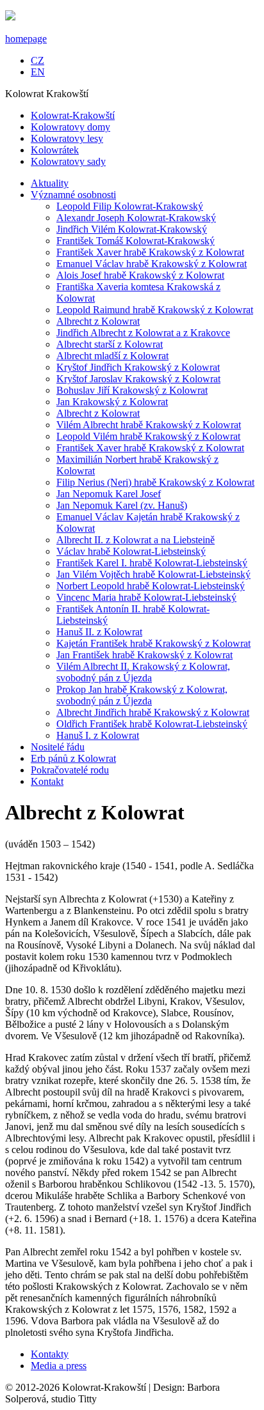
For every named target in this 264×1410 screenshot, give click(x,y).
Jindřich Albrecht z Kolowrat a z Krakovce (143, 332)
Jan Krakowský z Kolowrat (112, 401)
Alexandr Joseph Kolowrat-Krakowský (136, 217)
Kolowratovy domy (70, 126)
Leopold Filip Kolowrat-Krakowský (129, 206)
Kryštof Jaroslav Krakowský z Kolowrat (138, 378)
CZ (37, 60)
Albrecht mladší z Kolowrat (112, 355)
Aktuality (50, 183)
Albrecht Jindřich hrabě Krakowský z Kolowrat (152, 712)
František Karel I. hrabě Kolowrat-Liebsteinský (151, 562)
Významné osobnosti (73, 194)
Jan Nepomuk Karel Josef (108, 493)
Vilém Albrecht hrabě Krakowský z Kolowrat (148, 424)
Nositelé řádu (58, 746)
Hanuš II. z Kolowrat (99, 631)
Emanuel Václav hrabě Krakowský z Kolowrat (151, 263)
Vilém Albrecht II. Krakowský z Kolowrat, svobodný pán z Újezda (143, 672)
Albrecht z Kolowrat (98, 321)
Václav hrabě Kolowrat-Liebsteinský (131, 551)
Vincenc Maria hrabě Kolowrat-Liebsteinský (146, 597)
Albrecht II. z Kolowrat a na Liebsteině (135, 539)
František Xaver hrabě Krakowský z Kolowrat (150, 252)
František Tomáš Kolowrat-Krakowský (135, 240)
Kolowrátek (55, 149)
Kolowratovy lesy (67, 138)
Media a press (59, 1365)
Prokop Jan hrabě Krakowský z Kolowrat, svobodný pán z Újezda (141, 695)
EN (38, 71)
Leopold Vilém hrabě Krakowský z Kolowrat (148, 436)
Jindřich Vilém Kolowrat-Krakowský (131, 229)
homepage (26, 38)
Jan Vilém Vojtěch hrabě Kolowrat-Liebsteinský (153, 574)
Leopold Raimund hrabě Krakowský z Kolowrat (154, 309)
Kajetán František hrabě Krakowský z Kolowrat (153, 643)
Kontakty (50, 1354)
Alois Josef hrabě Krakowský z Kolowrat (140, 275)
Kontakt (47, 781)
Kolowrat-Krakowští (73, 115)
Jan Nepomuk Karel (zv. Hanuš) (121, 505)
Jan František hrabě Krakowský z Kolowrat (144, 654)
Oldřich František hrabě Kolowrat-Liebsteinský (151, 723)
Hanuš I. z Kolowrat (97, 735)
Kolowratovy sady (68, 161)
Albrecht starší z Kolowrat (109, 344)
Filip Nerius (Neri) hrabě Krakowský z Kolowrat (155, 482)
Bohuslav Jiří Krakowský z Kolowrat (132, 390)
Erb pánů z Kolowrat (73, 758)
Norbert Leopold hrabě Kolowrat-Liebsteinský (150, 585)
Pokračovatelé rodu (70, 769)
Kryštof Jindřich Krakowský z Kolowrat (138, 367)
